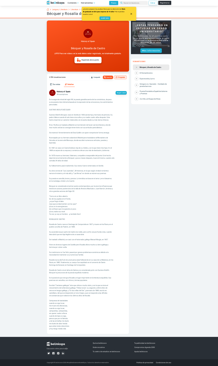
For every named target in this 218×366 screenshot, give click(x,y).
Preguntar (121, 77)
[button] (151, 67)
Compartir (96, 77)
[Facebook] (53, 353)
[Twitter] (49, 353)
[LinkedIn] (63, 353)
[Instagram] (58, 353)
